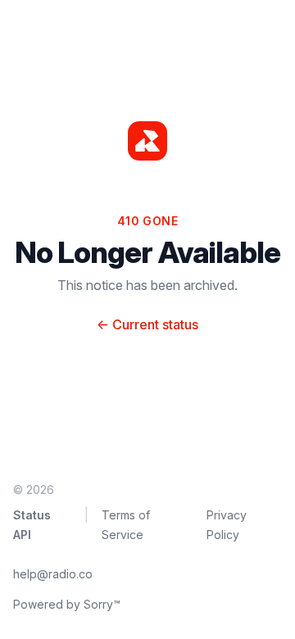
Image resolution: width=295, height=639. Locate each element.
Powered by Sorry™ (66, 604)
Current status (147, 324)
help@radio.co (53, 574)
